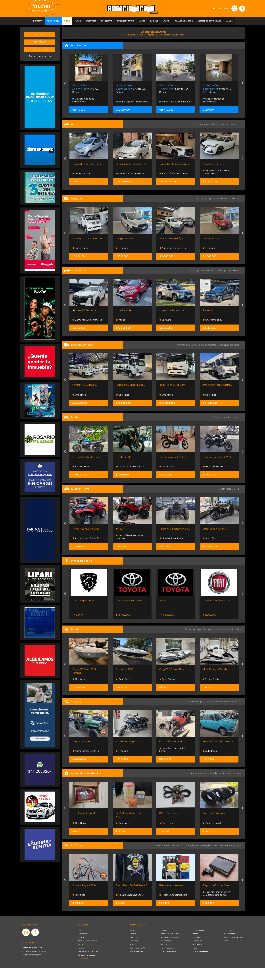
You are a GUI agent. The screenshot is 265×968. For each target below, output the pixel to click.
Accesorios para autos (169, 934)
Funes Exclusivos (214, 320)
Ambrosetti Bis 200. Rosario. (218, 89)
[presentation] (64, 83)
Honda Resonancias (172, 466)
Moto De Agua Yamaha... (129, 669)
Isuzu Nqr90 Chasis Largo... (86, 384)
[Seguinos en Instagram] (234, 8)
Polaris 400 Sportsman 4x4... (131, 528)
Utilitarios (133, 934)
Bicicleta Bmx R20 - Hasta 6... (218, 885)
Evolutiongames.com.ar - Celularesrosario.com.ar (130, 893)
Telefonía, (161, 845)
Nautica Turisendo (215, 679)
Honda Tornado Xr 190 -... (129, 457)
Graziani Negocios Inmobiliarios (170, 100)
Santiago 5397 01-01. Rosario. (174, 89)
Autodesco (124, 751)
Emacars (79, 248)
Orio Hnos (80, 394)
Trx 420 (76, 528)
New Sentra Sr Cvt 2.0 (171, 164)
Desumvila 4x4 (126, 823)
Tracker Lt (164, 310)
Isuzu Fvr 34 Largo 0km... (129, 384)
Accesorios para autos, (202, 773)
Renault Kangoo (168, 238)
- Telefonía (196, 937)
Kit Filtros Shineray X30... (215, 813)
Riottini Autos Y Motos (215, 457)
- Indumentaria (229, 934)
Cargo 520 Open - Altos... (85, 669)
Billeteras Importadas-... (84, 885)
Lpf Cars (122, 320)
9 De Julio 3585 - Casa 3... (88, 89)
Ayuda (80, 944)
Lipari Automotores (128, 538)
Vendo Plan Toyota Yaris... (172, 600)
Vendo (78, 320)
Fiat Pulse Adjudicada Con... (130, 600)
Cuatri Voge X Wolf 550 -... (172, 528)
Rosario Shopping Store (87, 895)
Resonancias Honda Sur (87, 466)
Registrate (40, 42)
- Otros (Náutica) (198, 930)
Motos (132, 944)
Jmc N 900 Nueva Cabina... (173, 384)
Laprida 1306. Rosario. (131, 89)
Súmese (81, 937)
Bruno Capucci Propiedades (89, 101)
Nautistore (167, 679)
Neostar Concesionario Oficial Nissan (172, 172)
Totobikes (210, 895)
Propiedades (166, 941)
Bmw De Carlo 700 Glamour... (132, 741)
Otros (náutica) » (232, 629)
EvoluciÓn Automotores (131, 173)
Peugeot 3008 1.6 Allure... (216, 164)
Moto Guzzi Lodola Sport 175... (175, 741)
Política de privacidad (86, 955)
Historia (81, 948)
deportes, (212, 845)
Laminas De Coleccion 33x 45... (175, 885)
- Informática (197, 944)
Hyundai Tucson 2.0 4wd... (216, 310)
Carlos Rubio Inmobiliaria (218, 101)
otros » (237, 845)
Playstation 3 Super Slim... (129, 885)
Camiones (134, 941)
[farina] (40, 530)
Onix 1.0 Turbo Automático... (217, 600)
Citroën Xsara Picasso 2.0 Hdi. (88, 164)
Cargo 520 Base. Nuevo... (172, 669)
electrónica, (172, 845)
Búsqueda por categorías (88, 951)
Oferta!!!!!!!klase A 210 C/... (216, 669)
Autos (132, 930)
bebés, (203, 845)
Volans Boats (125, 679)
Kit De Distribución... (83, 813)
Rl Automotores (213, 248)
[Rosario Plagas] (40, 439)
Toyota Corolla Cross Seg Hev (131, 164)
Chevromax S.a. (169, 320)
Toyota (76, 600)
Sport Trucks (212, 538)
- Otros (225, 941)
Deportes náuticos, (212, 629)
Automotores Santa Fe (130, 248)
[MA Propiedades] (40, 361)
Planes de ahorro (136, 951)
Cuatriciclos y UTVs (137, 948)
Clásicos (164, 930)
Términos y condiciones (87, 941)
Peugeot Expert (81, 238)
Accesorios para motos (227, 773)
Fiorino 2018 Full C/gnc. (128, 238)
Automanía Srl (212, 173)
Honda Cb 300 (80, 457)
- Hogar (195, 948)
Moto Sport (124, 466)
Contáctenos (83, 958)
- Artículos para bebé (200, 951)
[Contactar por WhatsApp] (40, 150)
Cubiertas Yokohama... (127, 813)
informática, (185, 845)
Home (80, 930)
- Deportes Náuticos (168, 951)
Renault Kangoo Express (216, 238)
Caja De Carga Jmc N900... (217, 384)
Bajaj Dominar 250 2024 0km (174, 457)
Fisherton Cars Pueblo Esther (85, 750)
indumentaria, (225, 845)
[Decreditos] (40, 714)
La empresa (82, 934)
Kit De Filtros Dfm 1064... (172, 813)
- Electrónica (197, 941)
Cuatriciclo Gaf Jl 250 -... (215, 528)
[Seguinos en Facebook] (242, 9)
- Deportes (227, 930)
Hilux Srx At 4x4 (80, 310)
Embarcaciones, (193, 629)
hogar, (196, 845)
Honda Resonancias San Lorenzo (86, 537)
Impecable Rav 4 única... (129, 310)
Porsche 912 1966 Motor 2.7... (218, 741)
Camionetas (134, 937)
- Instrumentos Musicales (233, 937)
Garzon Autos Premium (87, 173)
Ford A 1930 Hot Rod (83, 741)
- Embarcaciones (167, 948)
